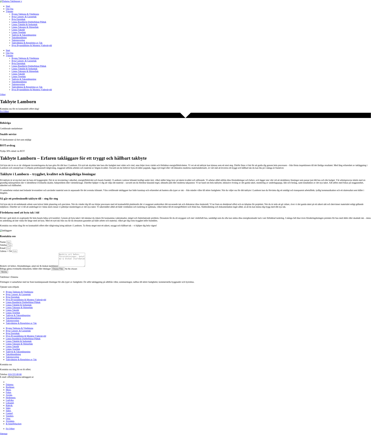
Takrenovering (18, 40)
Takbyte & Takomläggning (24, 35)
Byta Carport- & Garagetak (24, 16)
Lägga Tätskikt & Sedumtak (24, 24)
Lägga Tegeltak (19, 32)
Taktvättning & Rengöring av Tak (27, 43)
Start (8, 6)
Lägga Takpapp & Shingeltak (25, 27)
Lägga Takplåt (18, 29)
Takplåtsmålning (19, 37)
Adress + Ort (6, 251)
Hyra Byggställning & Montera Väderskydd (32, 45)
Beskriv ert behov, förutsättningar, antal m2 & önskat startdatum (29, 266)
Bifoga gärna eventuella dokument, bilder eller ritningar (25, 268)
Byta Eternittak (18, 19)
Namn (3, 242)
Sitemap (3, 433)
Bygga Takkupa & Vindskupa (25, 14)
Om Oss (9, 9)
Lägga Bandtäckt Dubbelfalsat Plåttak (29, 22)
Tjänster (9, 11)
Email (3, 248)
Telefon (4, 245)
